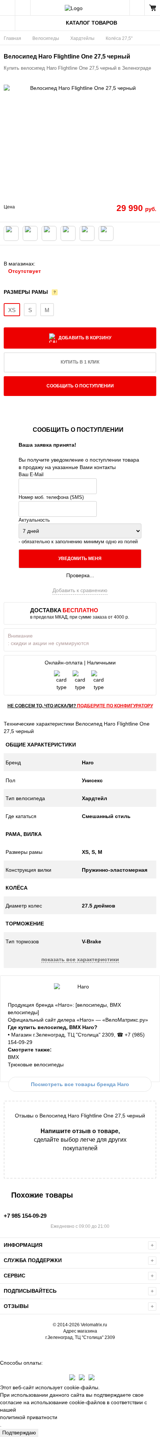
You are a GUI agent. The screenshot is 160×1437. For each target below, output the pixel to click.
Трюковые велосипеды (36, 1064)
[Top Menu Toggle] (7, 7)
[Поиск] (23, 7)
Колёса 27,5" (119, 38)
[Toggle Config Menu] (7, 23)
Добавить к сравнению (80, 590)
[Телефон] (137, 7)
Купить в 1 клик (80, 362)
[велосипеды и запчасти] (80, 7)
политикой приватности (28, 1417)
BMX (13, 1057)
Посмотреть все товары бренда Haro (80, 1084)
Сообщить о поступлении (80, 386)
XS (12, 310)
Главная (12, 38)
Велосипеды (45, 38)
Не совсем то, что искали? (80, 705)
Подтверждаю (19, 1433)
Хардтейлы (82, 38)
